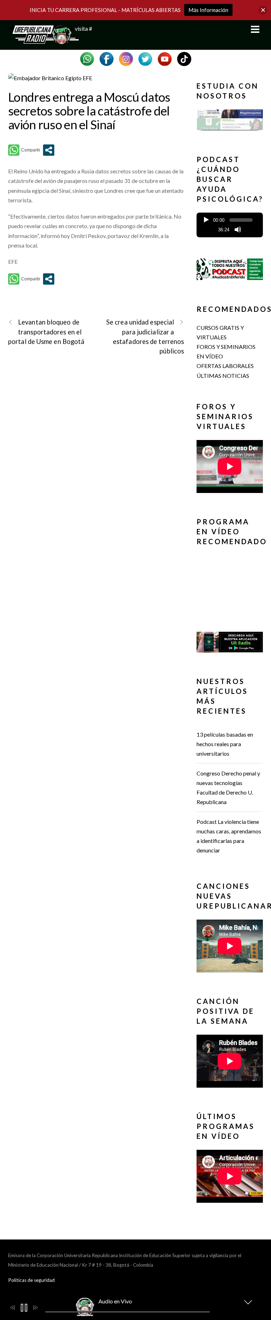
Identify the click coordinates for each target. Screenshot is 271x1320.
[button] (230, 119)
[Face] (106, 58)
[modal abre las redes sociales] (48, 150)
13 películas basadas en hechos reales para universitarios (225, 744)
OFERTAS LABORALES (225, 365)
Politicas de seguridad (31, 1280)
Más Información (208, 10)
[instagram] (126, 58)
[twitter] (145, 58)
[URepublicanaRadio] (43, 40)
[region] (230, 121)
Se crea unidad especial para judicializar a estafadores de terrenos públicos (145, 336)
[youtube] (165, 58)
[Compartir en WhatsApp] (24, 150)
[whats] (87, 58)
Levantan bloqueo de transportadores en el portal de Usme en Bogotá (46, 331)
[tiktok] (184, 58)
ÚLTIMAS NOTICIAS (223, 375)
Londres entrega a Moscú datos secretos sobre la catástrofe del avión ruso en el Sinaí (89, 110)
